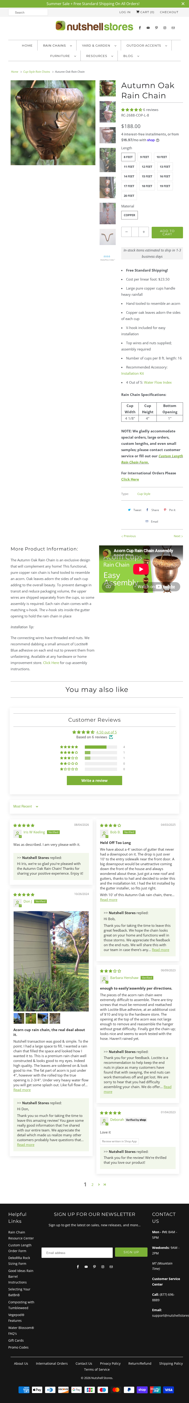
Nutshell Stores (101, 1378)
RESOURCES (97, 56)
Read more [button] (108, 899)
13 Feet (165, 167)
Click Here (51, 662)
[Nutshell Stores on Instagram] (165, 28)
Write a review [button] (94, 780)
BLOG (129, 56)
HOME (27, 45)
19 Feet (165, 186)
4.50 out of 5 (106, 732)
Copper (129, 215)
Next (177, 536)
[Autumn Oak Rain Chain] (53, 122)
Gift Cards (16, 1340)
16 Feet (165, 176)
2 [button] (93, 1184)
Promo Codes (18, 1347)
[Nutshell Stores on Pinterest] (156, 28)
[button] (132, 109)
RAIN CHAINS (55, 45)
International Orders (52, 1363)
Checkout (169, 12)
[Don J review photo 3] (30, 1018)
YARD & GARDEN (97, 45)
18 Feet (147, 186)
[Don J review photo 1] (51, 961)
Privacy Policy (110, 1363)
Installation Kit (132, 373)
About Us (21, 1363)
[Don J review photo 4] (42, 1018)
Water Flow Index (158, 382)
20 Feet (129, 196)
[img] (23, 825)
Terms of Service (97, 1369)
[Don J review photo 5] (54, 1018)
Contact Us (84, 1363)
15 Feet (147, 176)
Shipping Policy (171, 1363)
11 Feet (129, 167)
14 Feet (129, 176)
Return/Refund (139, 1363)
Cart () (146, 12)
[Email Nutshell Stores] (173, 28)
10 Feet (162, 157)
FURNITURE (61, 56)
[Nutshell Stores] (94, 27)
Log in (125, 12)
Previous (129, 536)
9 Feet (144, 157)
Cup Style (143, 494)
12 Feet (147, 167)
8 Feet (128, 157)
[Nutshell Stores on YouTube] (148, 28)
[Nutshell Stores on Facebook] (140, 28)
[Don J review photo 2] (18, 1018)
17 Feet (129, 186)
